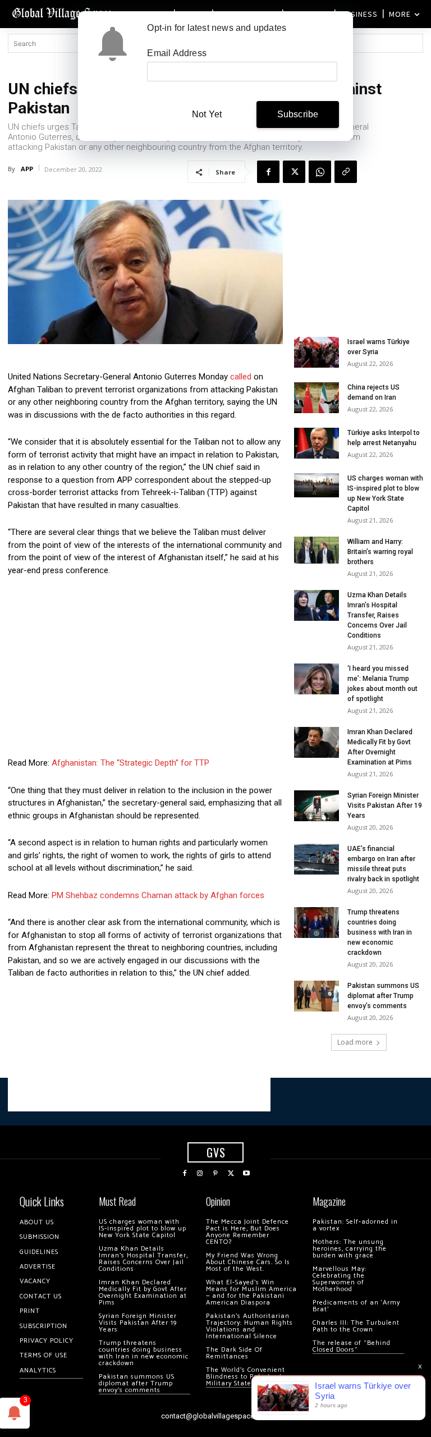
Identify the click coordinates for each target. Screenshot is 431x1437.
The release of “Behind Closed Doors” (352, 1346)
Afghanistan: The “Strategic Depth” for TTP (130, 763)
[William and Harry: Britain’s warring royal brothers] (316, 550)
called (240, 377)
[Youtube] (246, 1174)
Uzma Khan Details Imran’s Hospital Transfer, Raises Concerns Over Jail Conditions (377, 615)
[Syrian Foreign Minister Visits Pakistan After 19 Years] (316, 805)
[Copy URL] (345, 172)
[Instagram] (200, 1174)
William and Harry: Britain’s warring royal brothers (380, 552)
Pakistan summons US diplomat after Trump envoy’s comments (383, 996)
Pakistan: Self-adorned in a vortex (355, 1225)
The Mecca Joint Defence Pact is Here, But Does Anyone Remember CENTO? (247, 1231)
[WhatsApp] (320, 172)
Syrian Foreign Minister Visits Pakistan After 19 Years (384, 805)
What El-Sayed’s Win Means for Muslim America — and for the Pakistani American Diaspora (251, 1292)
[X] (294, 172)
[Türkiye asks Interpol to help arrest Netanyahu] (316, 443)
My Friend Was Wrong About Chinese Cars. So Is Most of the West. (248, 1262)
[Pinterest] (215, 1174)
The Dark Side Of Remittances (234, 1353)
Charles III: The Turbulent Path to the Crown (356, 1326)
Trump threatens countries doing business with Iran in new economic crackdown (379, 932)
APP (27, 168)
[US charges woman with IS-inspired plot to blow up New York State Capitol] (316, 485)
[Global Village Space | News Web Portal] (63, 13)
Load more (355, 1042)
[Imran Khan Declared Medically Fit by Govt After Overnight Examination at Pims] (316, 742)
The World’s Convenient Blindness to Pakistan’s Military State (245, 1377)
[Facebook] (268, 172)
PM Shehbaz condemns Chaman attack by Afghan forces (158, 895)
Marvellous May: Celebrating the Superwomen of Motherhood (339, 1279)
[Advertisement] (145, 669)
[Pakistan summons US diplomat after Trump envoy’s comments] (316, 996)
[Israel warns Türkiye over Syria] (316, 352)
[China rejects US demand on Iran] (316, 397)
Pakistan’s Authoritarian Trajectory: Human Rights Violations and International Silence (249, 1326)
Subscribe (298, 114)
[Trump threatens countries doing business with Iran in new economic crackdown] (316, 922)
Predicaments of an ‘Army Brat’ (356, 1306)
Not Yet (207, 114)
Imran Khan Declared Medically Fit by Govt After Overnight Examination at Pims (143, 1292)
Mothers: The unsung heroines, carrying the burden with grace (350, 1249)
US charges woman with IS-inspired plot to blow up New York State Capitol (142, 1228)
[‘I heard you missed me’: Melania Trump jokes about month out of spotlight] (316, 678)
